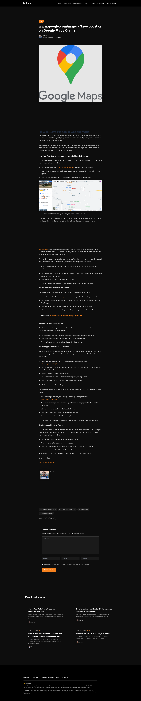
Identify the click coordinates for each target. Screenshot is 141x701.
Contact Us (65, 677)
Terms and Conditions (47, 677)
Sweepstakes (77, 3)
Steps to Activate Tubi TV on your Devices (93, 634)
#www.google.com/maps (46, 513)
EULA (57, 677)
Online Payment (112, 3)
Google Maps (43, 249)
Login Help (100, 3)
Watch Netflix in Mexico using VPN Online (66, 316)
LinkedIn (52, 518)
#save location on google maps (67, 509)
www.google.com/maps (66, 167)
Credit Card (67, 3)
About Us (26, 677)
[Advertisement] (70, 117)
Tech (59, 3)
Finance (92, 3)
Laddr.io (27, 3)
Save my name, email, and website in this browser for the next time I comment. (66, 564)
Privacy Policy (35, 677)
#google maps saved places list (48, 509)
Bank (85, 3)
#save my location (83, 509)
